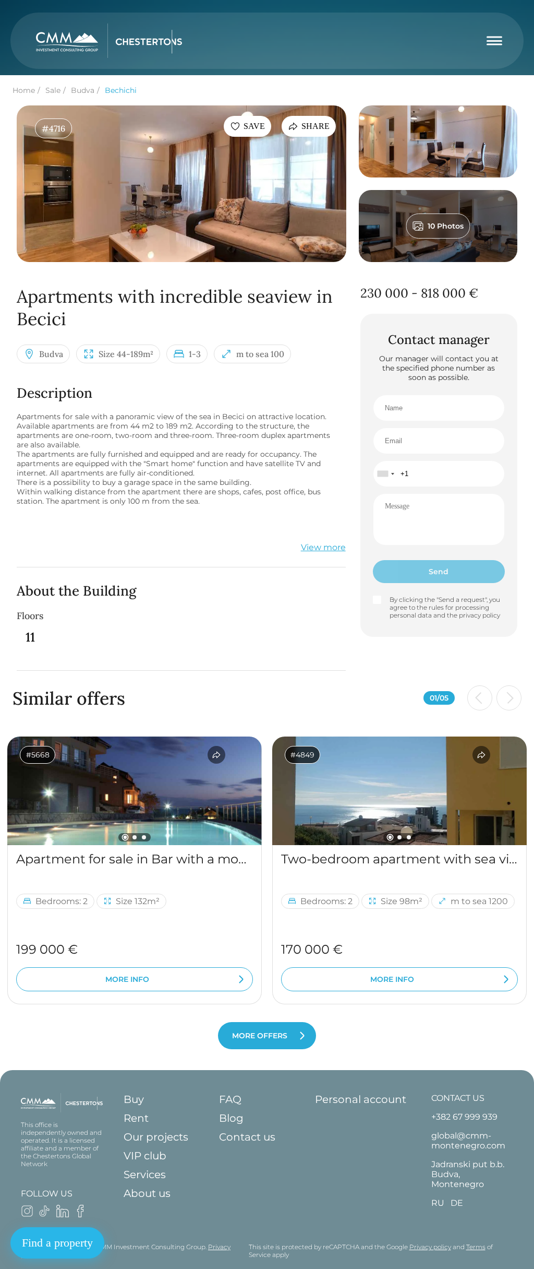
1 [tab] (125, 837)
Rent (136, 1118)
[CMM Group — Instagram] (27, 1214)
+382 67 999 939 (464, 1117)
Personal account (360, 1099)
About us (147, 1193)
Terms (476, 1247)
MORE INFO (127, 979)
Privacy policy (430, 1247)
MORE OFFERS (259, 1035)
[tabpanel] (134, 791)
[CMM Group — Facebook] (80, 1214)
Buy (134, 1099)
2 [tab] (134, 837)
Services (145, 1174)
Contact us (247, 1137)
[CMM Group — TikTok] (45, 1214)
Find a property (57, 1242)
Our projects (156, 1137)
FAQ (230, 1099)
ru (437, 1203)
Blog (231, 1118)
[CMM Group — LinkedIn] (62, 1214)
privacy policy (479, 615)
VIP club (145, 1155)
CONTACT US (457, 1098)
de (457, 1203)
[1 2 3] (134, 791)
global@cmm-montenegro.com (468, 1141)
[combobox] (385, 474)
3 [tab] (144, 837)
